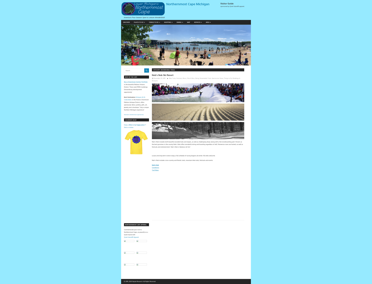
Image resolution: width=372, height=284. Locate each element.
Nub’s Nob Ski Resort (163, 75)
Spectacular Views (217, 78)
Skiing (197, 78)
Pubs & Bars (191, 78)
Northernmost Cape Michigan (187, 4)
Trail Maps (155, 170)
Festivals (179, 78)
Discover (126, 22)
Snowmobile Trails (205, 78)
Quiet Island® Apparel (131, 237)
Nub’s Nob (155, 165)
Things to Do (153, 22)
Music (184, 78)
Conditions (155, 167)
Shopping (167, 22)
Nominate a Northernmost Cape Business (134, 114)
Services (197, 22)
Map (188, 22)
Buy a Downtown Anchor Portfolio (136, 82)
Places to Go (138, 22)
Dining (179, 22)
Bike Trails (172, 78)
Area (207, 22)
